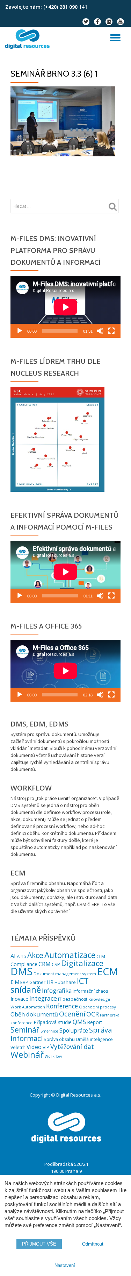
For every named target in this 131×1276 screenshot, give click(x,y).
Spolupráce (73, 1030)
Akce (35, 955)
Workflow (53, 1056)
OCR (92, 1014)
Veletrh (18, 1047)
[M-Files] (28, 39)
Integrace (43, 998)
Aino (21, 956)
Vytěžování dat (72, 1046)
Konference (62, 1006)
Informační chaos (90, 991)
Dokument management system (65, 973)
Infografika (57, 990)
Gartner (37, 982)
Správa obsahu (59, 1039)
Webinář (27, 1054)
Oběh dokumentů (34, 1014)
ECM (107, 971)
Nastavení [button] (64, 1265)
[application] (65, 307)
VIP (46, 1047)
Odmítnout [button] (92, 1244)
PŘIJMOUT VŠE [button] (39, 1244)
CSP (56, 964)
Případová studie (53, 1022)
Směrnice (49, 1031)
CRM (44, 964)
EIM (14, 982)
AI (13, 956)
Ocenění (72, 1014)
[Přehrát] (19, 330)
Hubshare (65, 982)
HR (49, 982)
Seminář (24, 1030)
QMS (79, 1022)
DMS (21, 971)
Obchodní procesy (97, 1006)
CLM (100, 956)
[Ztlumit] (100, 330)
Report (94, 1022)
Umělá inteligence (94, 1039)
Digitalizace (82, 963)
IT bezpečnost (72, 999)
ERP (24, 982)
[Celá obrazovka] (111, 330)
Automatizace (69, 955)
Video (34, 1047)
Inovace (19, 998)
